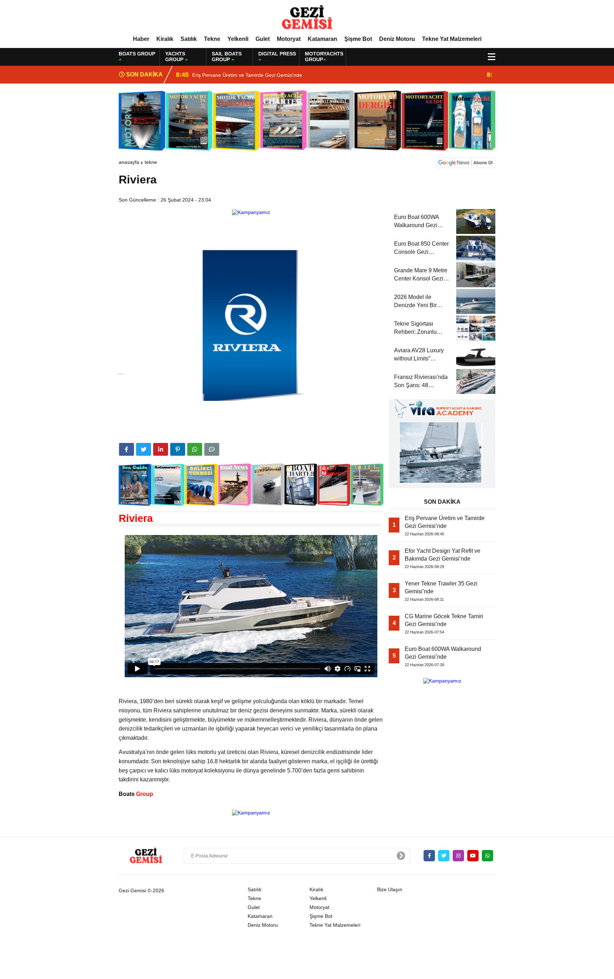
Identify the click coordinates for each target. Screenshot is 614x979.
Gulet (262, 39)
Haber (141, 39)
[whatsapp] (487, 855)
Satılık (189, 39)
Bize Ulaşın (389, 889)
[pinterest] (177, 449)
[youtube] (473, 855)
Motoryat (289, 39)
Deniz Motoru (397, 39)
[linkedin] (160, 449)
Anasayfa (129, 162)
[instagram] (458, 855)
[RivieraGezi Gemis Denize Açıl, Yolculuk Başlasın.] (307, 17)
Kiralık (164, 39)
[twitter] (143, 449)
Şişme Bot (358, 39)
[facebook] (126, 449)
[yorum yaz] (212, 449)
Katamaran (322, 39)
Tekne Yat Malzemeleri (451, 39)
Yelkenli (237, 39)
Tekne (212, 39)
